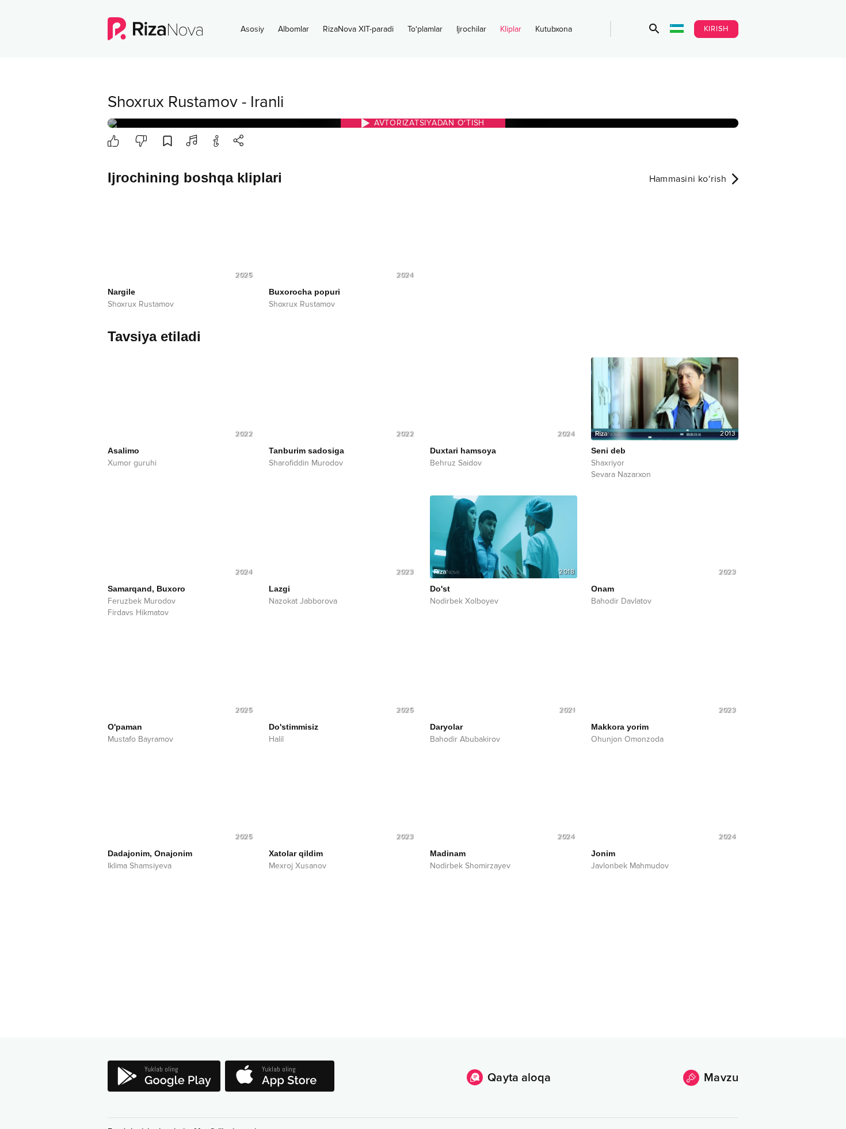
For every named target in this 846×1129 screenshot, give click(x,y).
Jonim (603, 853)
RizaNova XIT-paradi (358, 29)
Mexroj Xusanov (297, 866)
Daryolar (446, 726)
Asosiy (252, 29)
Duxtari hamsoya (463, 450)
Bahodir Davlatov (621, 601)
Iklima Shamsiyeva (140, 866)
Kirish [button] (716, 28)
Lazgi (279, 588)
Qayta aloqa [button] (519, 1078)
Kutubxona (553, 29)
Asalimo (123, 450)
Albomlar (293, 29)
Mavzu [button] (721, 1078)
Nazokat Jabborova (303, 601)
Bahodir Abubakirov (465, 739)
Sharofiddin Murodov (306, 463)
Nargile (121, 291)
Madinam (448, 853)
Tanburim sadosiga (306, 450)
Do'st (440, 588)
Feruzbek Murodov (142, 601)
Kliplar (510, 29)
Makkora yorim (620, 726)
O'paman (125, 726)
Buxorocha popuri (304, 291)
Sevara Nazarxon (621, 474)
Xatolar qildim (296, 853)
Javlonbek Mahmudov (630, 866)
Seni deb (608, 450)
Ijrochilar (471, 29)
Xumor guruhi (132, 463)
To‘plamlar (425, 29)
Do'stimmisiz (293, 726)
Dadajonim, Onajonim (150, 853)
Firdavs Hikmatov (138, 612)
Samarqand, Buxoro (146, 588)
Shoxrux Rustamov (173, 102)
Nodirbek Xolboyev (464, 601)
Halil (276, 739)
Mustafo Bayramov (140, 739)
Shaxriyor (607, 463)
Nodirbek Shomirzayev (470, 866)
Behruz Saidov (456, 463)
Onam (602, 588)
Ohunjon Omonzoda (627, 739)
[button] (654, 29)
